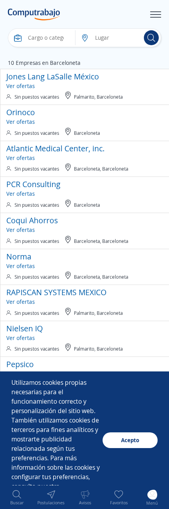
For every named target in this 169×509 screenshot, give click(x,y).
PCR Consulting (33, 184)
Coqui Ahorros (32, 220)
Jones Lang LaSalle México (52, 76)
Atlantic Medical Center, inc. (55, 148)
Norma (18, 256)
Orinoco (20, 112)
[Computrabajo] (34, 14)
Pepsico (20, 364)
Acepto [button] (130, 440)
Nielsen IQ (24, 328)
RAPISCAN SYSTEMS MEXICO (56, 292)
